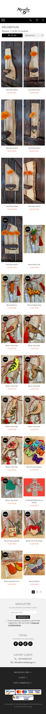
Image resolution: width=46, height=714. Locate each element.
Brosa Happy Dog (34, 305)
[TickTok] (25, 644)
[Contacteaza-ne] (31, 20)
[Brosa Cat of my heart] (34, 524)
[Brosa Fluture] (34, 564)
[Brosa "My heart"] (11, 487)
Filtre (13, 35)
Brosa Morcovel (34, 264)
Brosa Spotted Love (11, 581)
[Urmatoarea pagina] (40, 592)
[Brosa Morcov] (11, 288)
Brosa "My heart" (11, 500)
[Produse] (3, 21)
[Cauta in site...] (43, 20)
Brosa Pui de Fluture (34, 467)
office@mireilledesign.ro (24, 662)
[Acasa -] (23, 11)
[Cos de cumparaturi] (37, 20)
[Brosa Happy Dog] (34, 288)
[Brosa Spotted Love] (11, 565)
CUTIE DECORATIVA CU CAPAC (34, 501)
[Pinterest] (20, 644)
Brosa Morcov (12, 305)
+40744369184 (24, 659)
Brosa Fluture (34, 581)
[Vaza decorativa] (11, 64)
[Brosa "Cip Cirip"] (11, 329)
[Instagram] (30, 644)
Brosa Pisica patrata (11, 541)
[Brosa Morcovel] (34, 239)
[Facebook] (16, 644)
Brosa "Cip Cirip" (12, 345)
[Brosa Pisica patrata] (11, 524)
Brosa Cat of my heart (34, 541)
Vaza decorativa (12, 90)
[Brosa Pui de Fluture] (34, 450)
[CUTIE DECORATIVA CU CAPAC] (34, 487)
